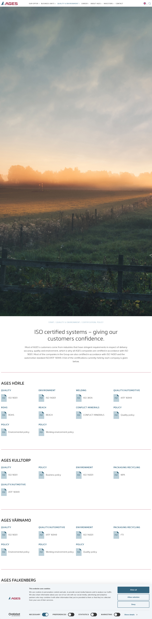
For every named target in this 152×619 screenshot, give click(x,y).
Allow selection (133, 597)
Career (84, 3)
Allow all (133, 590)
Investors (108, 3)
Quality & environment (68, 3)
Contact (119, 3)
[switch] (71, 614)
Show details (129, 615)
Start (51, 322)
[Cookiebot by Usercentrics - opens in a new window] (14, 614)
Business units (48, 3)
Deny (133, 604)
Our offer (33, 3)
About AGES (96, 3)
